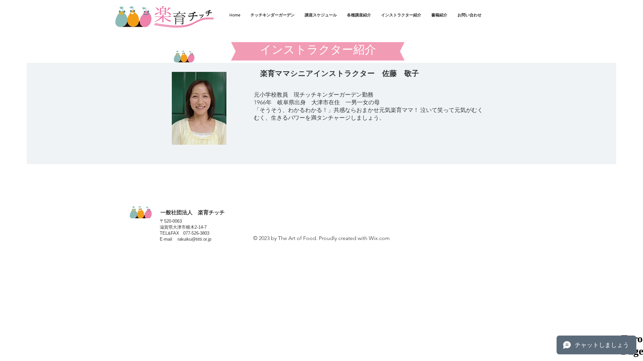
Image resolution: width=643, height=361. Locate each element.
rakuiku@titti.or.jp (194, 239)
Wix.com (379, 238)
